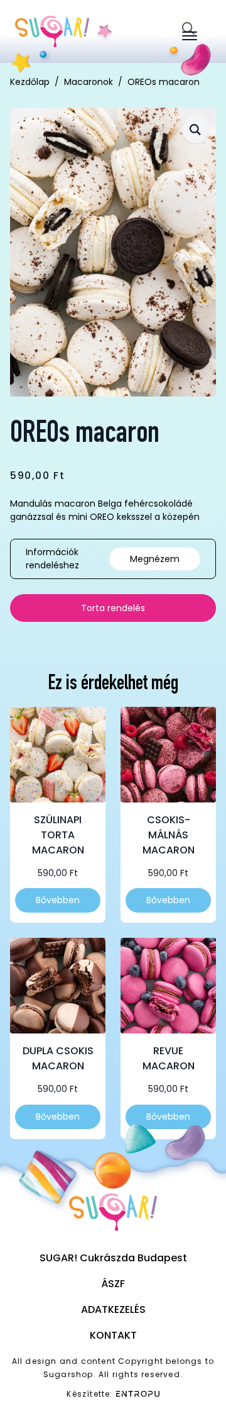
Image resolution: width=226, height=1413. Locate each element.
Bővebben (58, 900)
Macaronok (88, 82)
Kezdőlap (30, 82)
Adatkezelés (113, 1309)
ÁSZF (113, 1283)
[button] (195, 129)
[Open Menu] (189, 35)
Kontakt (113, 1335)
